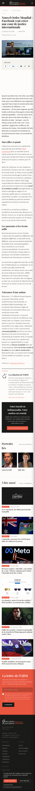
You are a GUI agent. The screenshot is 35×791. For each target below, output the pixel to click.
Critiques (4, 751)
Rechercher (5, 762)
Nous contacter (23, 751)
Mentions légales (23, 748)
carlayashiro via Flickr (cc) (17, 363)
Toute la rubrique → (26, 483)
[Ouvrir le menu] (3, 3)
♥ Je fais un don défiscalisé (17, 428)
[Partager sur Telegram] (17, 66)
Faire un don (6, 770)
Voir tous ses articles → (17, 397)
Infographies (6, 756)
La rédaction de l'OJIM (8, 31)
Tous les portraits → (26, 444)
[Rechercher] (32, 3)
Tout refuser (24, 781)
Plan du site (22, 754)
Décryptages (16, 10)
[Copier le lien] (25, 66)
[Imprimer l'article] (28, 66)
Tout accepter (10, 781)
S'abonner (8, 705)
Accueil (5, 10)
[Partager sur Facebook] (9, 66)
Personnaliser (8, 784)
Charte (21, 745)
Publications (5, 759)
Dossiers (4, 748)
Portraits (4, 754)
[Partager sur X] (5, 66)
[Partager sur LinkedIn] (13, 66)
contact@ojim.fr (13, 737)
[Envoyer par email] (21, 66)
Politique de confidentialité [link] (13, 787)
